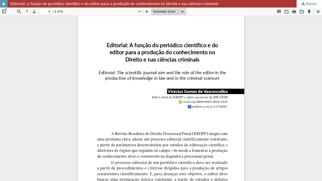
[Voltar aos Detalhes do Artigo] (4, 4)
